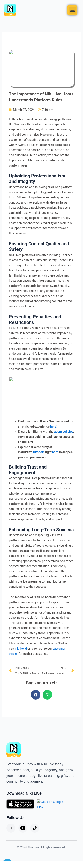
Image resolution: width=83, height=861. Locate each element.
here (53, 426)
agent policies (63, 431)
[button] (72, 10)
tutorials (38, 452)
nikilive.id (21, 648)
